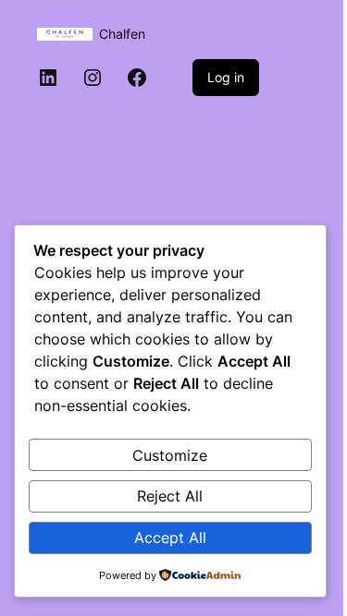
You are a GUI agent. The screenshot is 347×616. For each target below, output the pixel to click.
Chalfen (122, 34)
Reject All (170, 496)
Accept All (170, 537)
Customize (169, 455)
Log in (225, 77)
